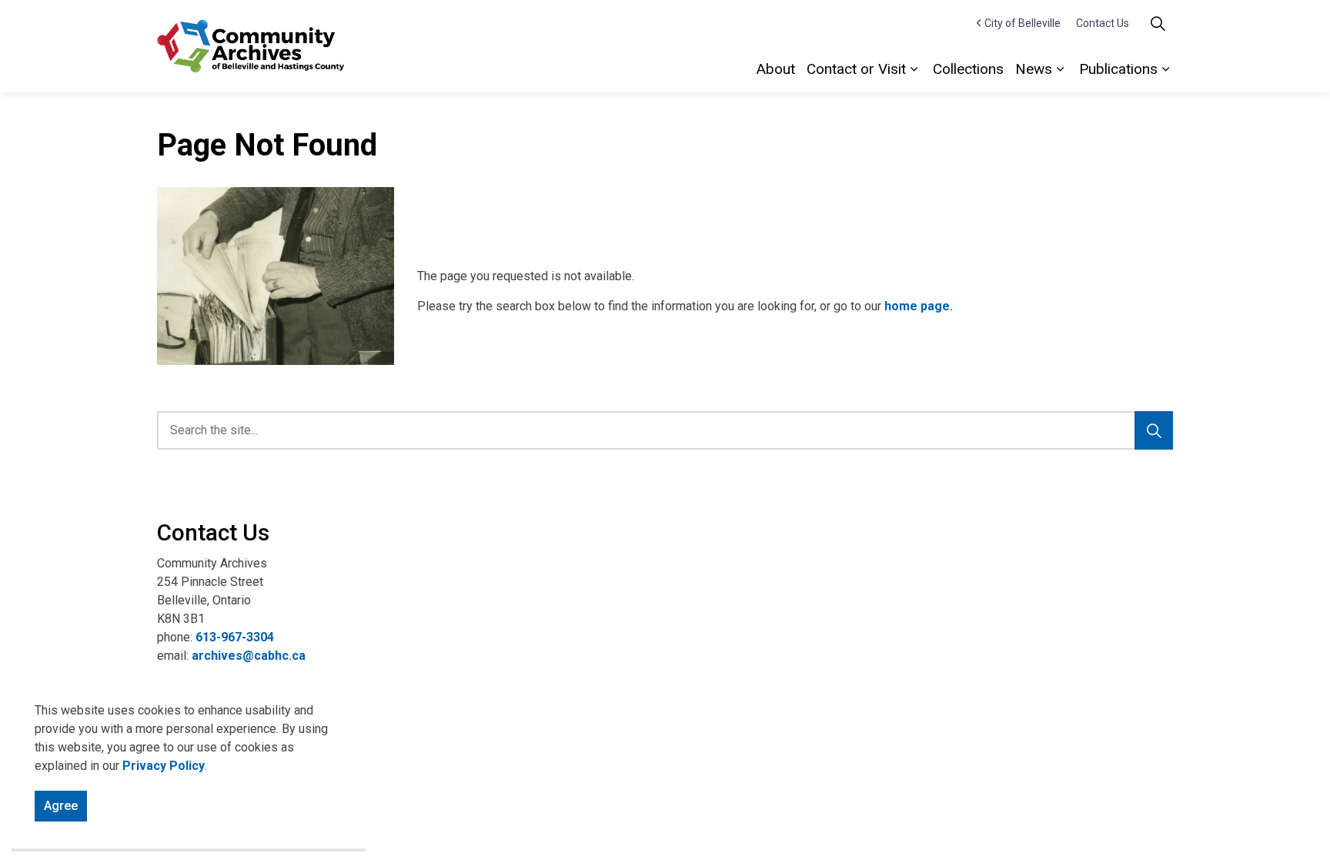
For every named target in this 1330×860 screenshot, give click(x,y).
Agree (61, 805)
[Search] (1154, 430)
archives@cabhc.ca (249, 655)
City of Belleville (1022, 23)
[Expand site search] (1157, 23)
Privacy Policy (163, 765)
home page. (918, 306)
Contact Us (1102, 23)
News (1033, 69)
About (776, 69)
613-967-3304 (234, 637)
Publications (1118, 69)
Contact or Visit (856, 69)
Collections (968, 69)
